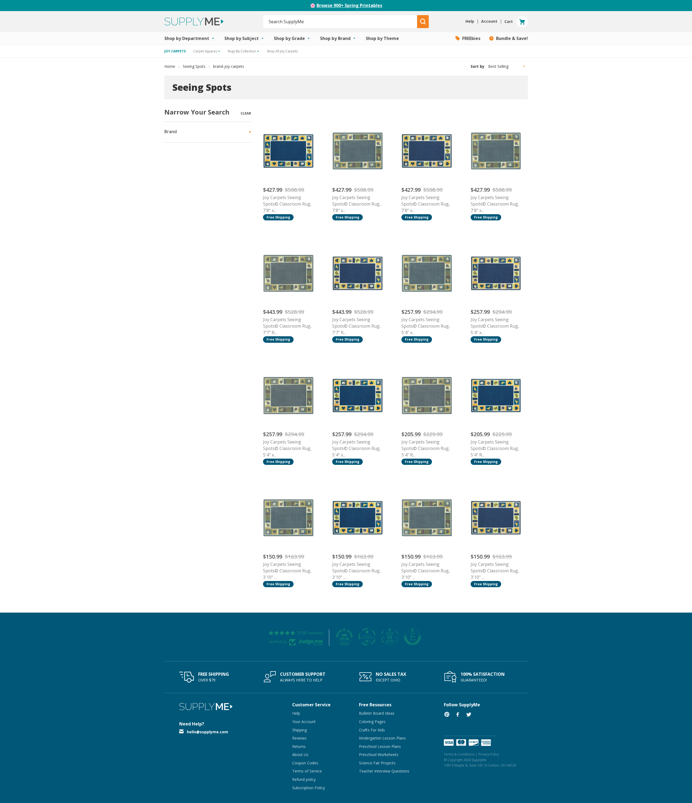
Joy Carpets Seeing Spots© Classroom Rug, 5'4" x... (425, 326)
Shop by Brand (336, 38)
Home (169, 66)
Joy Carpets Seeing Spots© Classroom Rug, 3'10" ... (287, 570)
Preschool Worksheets (378, 754)
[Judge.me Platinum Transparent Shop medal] (367, 637)
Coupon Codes (305, 762)
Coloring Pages (372, 721)
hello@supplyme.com (207, 731)
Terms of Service (307, 771)
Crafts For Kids (372, 730)
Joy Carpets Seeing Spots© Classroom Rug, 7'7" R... (287, 326)
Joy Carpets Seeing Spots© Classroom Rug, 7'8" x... (287, 203)
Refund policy (304, 779)
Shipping (299, 730)
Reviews (299, 738)
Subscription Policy (308, 787)
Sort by (477, 66)
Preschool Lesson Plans (380, 746)
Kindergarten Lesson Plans (382, 738)
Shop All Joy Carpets (282, 51)
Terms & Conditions (459, 754)
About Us (300, 754)
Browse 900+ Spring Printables (349, 5)
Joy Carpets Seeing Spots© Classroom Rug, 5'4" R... (425, 448)
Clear (246, 113)
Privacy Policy (488, 754)
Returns (299, 746)
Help (296, 713)
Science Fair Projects (377, 762)
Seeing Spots (194, 66)
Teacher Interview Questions (384, 771)
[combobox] (340, 21)
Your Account (304, 721)
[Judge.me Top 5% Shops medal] (412, 637)
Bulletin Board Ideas (376, 713)
